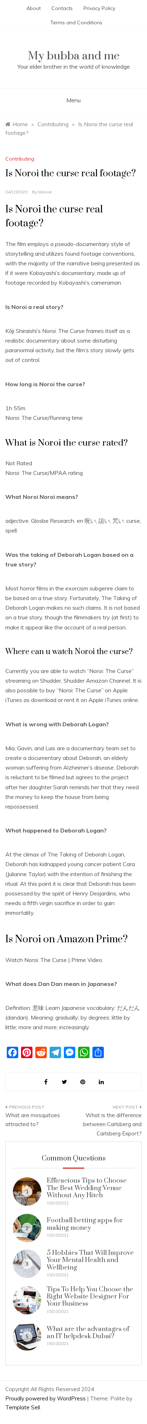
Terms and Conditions (76, 22)
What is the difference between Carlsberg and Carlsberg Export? (112, 1124)
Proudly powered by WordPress (46, 1398)
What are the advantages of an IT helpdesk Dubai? (88, 1332)
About (33, 8)
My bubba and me (74, 56)
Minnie (45, 192)
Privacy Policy (99, 8)
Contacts (62, 8)
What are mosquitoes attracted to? (32, 1120)
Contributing (19, 159)
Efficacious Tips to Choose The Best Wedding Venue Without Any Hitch (87, 1188)
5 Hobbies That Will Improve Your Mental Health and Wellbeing (90, 1260)
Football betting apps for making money (85, 1224)
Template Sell (22, 1407)
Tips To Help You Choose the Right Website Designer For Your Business (90, 1296)
